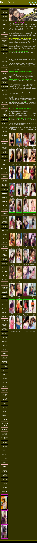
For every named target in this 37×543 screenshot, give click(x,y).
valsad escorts (5, 458)
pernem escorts (5, 251)
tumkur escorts (5, 442)
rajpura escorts (4, 292)
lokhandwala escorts (5, 70)
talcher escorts (4, 403)
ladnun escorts (5, 57)
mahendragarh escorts (5, 93)
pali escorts (4, 226)
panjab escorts (5, 237)
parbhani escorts (4, 239)
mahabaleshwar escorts (4, 86)
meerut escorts (5, 132)
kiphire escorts (5, 19)
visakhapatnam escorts (5, 478)
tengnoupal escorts (4, 415)
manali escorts (5, 110)
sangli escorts (5, 332)
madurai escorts (4, 85)
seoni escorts (5, 353)
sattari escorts (5, 346)
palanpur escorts (4, 225)
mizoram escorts (4, 143)
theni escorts (5, 420)
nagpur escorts (5, 180)
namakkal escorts (4, 185)
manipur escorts (4, 118)
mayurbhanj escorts (4, 128)
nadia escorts (5, 172)
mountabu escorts (4, 156)
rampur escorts (5, 296)
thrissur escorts (4, 429)
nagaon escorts (5, 176)
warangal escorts (4, 482)
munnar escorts (5, 164)
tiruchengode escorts (5, 430)
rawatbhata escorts (4, 307)
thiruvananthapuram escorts (5, 423)
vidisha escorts (5, 470)
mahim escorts (5, 94)
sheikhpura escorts (4, 357)
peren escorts (5, 250)
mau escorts (4, 126)
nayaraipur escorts (4, 201)
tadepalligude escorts (5, 402)
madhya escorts (5, 82)
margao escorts (5, 122)
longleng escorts (4, 73)
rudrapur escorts (4, 317)
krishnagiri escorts (4, 48)
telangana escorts (4, 414)
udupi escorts (5, 445)
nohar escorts (5, 209)
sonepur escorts (4, 386)
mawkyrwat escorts (4, 127)
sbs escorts (4, 349)
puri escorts (4, 276)
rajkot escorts (5, 291)
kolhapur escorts (4, 33)
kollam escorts (5, 36)
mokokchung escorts (4, 147)
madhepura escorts (4, 81)
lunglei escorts (5, 77)
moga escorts (4, 144)
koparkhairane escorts (5, 37)
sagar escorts (5, 321)
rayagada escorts (4, 308)
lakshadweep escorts (5, 62)
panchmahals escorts (5, 230)
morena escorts (5, 152)
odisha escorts (5, 217)
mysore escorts (5, 169)
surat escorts (5, 399)
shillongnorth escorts (5, 361)
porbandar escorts (4, 262)
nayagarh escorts (4, 202)
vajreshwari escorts (4, 455)
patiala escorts (5, 246)
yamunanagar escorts (5, 488)
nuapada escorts (4, 214)
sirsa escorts (4, 373)
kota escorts (4, 41)
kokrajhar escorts (4, 29)
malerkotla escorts (4, 106)
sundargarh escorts (4, 395)
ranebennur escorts (4, 300)
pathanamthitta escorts (4, 243)
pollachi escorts (4, 258)
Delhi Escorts (16, 29)
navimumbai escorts (4, 197)
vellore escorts (4, 467)
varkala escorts (4, 462)
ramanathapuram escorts (4, 295)
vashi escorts (5, 466)
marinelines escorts (4, 123)
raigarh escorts (4, 284)
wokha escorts (5, 486)
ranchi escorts (5, 299)
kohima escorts (5, 28)
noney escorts (5, 210)
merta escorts (5, 136)
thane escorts (5, 416)
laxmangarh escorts (4, 69)
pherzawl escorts (4, 255)
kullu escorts (5, 49)
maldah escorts (5, 103)
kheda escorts (5, 12)
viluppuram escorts (4, 475)
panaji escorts (5, 229)
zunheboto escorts (4, 491)
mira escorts (4, 140)
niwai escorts (5, 206)
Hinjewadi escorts (4, 221)
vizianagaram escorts (5, 479)
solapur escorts (4, 383)
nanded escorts (5, 188)
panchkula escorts (4, 233)
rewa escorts (4, 309)
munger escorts (5, 163)
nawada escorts (5, 200)
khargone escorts (4, 11)
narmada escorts (4, 192)
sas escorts (4, 340)
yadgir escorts (5, 487)
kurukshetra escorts (5, 56)
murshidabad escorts (5, 165)
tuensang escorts (4, 441)
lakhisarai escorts (4, 61)
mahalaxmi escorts (4, 89)
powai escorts (5, 266)
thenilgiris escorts (4, 419)
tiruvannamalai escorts (4, 437)
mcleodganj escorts (4, 130)
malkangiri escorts (4, 107)
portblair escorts (4, 263)
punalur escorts (4, 272)
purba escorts (5, 275)
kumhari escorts (4, 52)
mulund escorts (5, 160)
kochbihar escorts (4, 23)
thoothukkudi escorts (5, 426)
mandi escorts (5, 111)
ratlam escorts (5, 305)
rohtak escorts (5, 313)
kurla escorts (5, 53)
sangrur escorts (4, 333)
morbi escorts (5, 151)
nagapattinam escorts (5, 177)
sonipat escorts (5, 387)
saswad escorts (5, 342)
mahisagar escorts (4, 95)
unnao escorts (5, 449)
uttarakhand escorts (5, 453)
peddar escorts (5, 247)
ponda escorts (5, 259)
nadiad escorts (5, 173)
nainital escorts (4, 181)
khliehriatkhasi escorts (4, 15)
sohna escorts (5, 379)
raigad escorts (5, 283)
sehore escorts (5, 350)
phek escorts (4, 254)
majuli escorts (5, 98)
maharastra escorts (4, 90)
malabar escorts (4, 99)
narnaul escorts (4, 193)
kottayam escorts (4, 44)
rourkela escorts (4, 316)
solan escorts (5, 382)
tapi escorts (4, 411)
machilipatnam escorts (5, 78)
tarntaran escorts (4, 412)
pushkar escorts (4, 279)
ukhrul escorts (5, 446)
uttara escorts (5, 451)
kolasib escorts (5, 32)
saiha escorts (5, 325)
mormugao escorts (4, 155)
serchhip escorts (4, 354)
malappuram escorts (4, 102)
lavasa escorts (5, 66)
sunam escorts (5, 394)
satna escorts (5, 345)
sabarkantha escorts (5, 320)
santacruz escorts (4, 337)
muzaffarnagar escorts (4, 168)
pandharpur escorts (4, 234)
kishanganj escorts (4, 20)
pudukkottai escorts (4, 271)
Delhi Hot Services (11, 4)
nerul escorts (5, 205)
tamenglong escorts (4, 407)
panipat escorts (5, 235)
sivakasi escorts (4, 377)
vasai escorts (4, 463)
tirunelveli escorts (4, 433)
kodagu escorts (5, 25)
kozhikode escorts (4, 45)
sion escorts (4, 370)
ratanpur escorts (4, 304)
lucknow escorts (4, 74)
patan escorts (5, 242)
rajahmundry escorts (5, 287)
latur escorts (5, 65)
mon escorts (4, 148)
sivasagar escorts (4, 378)
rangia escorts (5, 303)
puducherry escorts (4, 270)
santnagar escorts (4, 336)
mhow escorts (5, 139)
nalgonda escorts (4, 184)
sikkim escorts (5, 366)
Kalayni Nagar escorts (5, 391)
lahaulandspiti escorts (4, 58)
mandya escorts (5, 114)
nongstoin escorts (4, 213)
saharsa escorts (4, 324)
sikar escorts (5, 365)
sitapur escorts (5, 374)
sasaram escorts (4, 341)
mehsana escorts (4, 135)
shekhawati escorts (4, 358)
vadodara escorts (4, 454)
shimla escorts (5, 362)
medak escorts (5, 131)
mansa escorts (5, 119)
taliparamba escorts (4, 406)
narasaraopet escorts (5, 189)
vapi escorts (4, 459)
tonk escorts (4, 438)
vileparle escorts (4, 474)
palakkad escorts (4, 222)
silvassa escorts (4, 369)
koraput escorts (4, 40)
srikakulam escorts (4, 390)
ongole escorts (5, 218)
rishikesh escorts (4, 312)
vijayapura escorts (4, 471)
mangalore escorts (4, 115)
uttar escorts (5, 450)
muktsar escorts (4, 159)
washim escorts (5, 483)
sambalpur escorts (4, 329)
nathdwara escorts (4, 196)
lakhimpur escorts (4, 60)
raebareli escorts (4, 280)
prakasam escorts (4, 267)
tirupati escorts (4, 434)
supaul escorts (5, 398)
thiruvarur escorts (4, 425)
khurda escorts (5, 16)
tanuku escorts (5, 410)
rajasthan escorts (4, 288)
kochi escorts (5, 24)
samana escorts (5, 328)
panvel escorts (5, 238)
